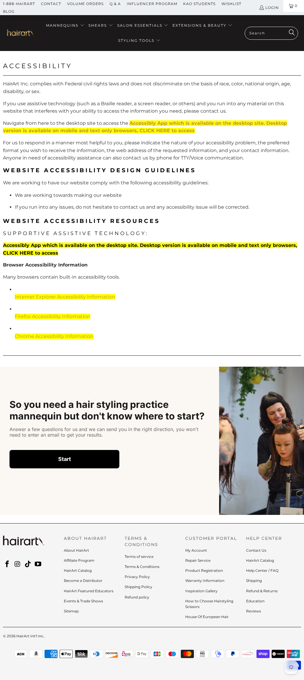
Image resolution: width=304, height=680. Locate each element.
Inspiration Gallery (201, 591)
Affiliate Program (79, 560)
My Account (196, 550)
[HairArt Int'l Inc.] (20, 33)
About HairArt (76, 550)
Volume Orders (85, 3)
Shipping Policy (138, 587)
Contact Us (256, 550)
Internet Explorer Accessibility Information (65, 297)
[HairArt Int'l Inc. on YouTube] (38, 564)
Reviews (253, 611)
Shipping (254, 580)
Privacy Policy (137, 576)
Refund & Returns (262, 591)
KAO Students (199, 3)
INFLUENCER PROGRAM (152, 3)
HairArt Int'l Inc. (30, 636)
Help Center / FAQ (262, 570)
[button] (65, 25)
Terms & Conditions (142, 566)
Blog (9, 11)
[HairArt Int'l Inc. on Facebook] (7, 564)
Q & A (115, 3)
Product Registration (204, 570)
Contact (51, 3)
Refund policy (137, 597)
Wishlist (231, 3)
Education (255, 601)
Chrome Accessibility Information (54, 336)
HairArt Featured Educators (88, 591)
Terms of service (139, 556)
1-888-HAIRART (19, 3)
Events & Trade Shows (83, 601)
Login (272, 7)
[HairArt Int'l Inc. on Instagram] (17, 564)
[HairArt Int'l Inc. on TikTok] (27, 564)
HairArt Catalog (78, 570)
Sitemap (71, 611)
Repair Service (197, 560)
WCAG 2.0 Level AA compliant (158, 195)
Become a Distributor (83, 580)
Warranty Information (204, 580)
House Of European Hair (207, 616)
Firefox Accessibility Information (52, 316)
